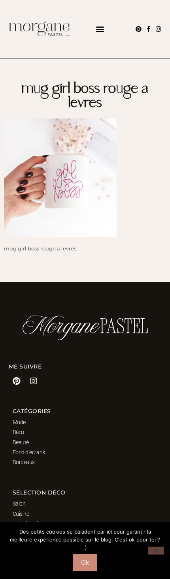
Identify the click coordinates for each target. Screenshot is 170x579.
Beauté (21, 442)
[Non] (156, 551)
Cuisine (21, 514)
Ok (85, 562)
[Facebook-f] (148, 29)
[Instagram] (158, 29)
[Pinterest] (139, 29)
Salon (19, 503)
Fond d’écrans (29, 452)
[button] (99, 29)
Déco (18, 432)
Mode (19, 422)
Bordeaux (24, 462)
